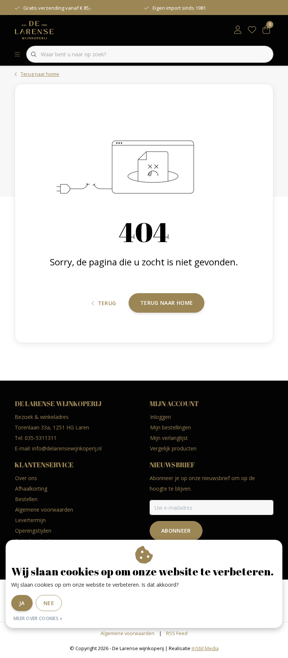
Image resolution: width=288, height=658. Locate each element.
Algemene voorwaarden (127, 633)
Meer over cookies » (38, 618)
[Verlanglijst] (252, 30)
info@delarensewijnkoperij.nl (67, 448)
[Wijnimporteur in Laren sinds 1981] (34, 30)
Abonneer (176, 530)
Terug (107, 303)
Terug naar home (166, 302)
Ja (22, 603)
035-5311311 (41, 437)
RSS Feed (177, 633)
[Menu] (17, 54)
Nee (49, 603)
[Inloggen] (238, 30)
